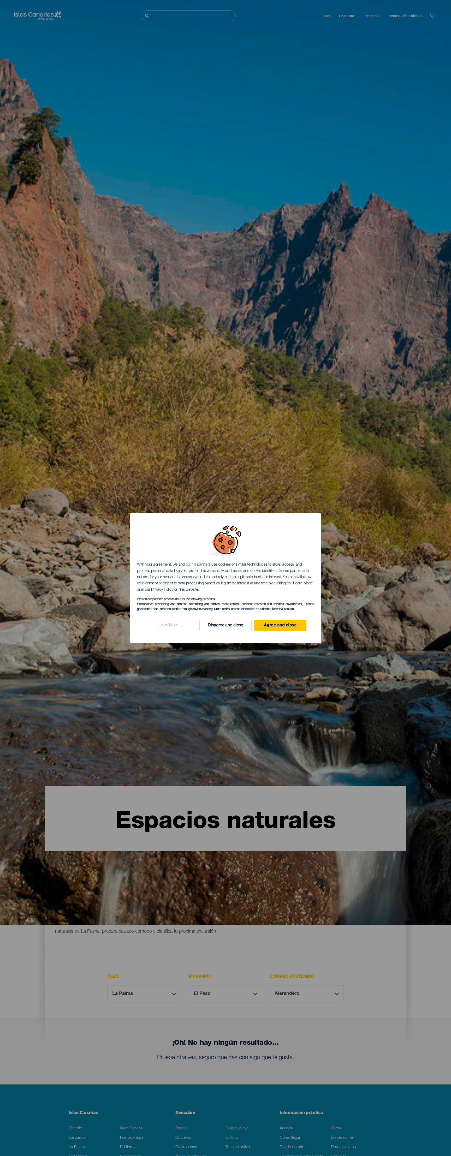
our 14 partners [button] (198, 565)
